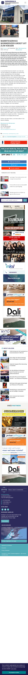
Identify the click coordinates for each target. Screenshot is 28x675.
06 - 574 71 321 (20, 155)
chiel (17, 133)
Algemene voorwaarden (7, 545)
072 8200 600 (6, 500)
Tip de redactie (15, 168)
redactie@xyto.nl (7, 502)
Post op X (14, 165)
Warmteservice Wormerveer (8, 123)
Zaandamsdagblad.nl (10, 1)
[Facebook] (2, 509)
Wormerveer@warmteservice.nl (8, 129)
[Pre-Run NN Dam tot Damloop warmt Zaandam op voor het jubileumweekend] (4, 372)
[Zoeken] (25, 200)
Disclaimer (4, 547)
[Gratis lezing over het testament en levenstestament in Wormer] (4, 353)
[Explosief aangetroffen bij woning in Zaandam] (4, 366)
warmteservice (12, 133)
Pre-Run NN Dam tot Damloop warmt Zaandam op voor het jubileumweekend (17, 372)
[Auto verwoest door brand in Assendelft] (4, 398)
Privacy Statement (5, 550)
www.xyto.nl (6, 503)
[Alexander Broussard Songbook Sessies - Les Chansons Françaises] (4, 379)
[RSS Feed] (8, 509)
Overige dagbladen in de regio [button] (9, 541)
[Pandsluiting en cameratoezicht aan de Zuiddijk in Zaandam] (4, 392)
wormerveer (5, 133)
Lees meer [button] (13, 668)
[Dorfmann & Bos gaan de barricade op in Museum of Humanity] (4, 385)
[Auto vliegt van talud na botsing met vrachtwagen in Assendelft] (4, 360)
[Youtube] (5, 509)
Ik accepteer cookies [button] (14, 672)
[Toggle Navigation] (25, 3)
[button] (0, 31)
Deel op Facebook (15, 161)
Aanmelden (5, 521)
